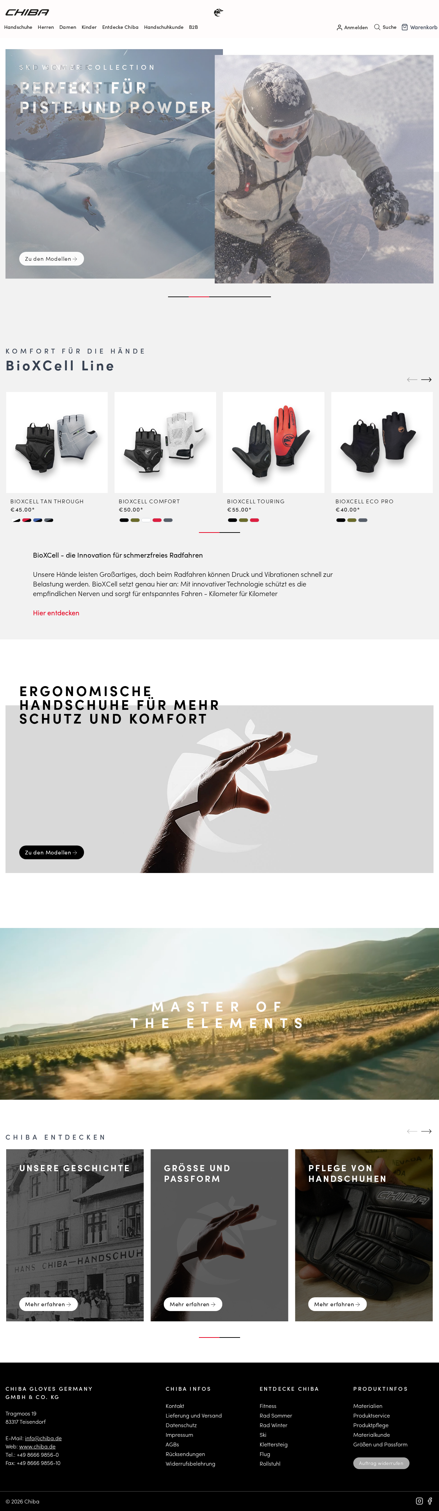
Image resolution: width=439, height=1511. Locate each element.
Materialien (367, 1405)
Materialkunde (371, 1434)
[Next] (425, 379)
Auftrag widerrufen (381, 1463)
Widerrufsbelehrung (190, 1463)
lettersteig (275, 1444)
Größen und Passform (380, 1444)
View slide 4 (240, 296)
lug (266, 1453)
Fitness (268, 1405)
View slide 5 (260, 296)
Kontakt (175, 1405)
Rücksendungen (185, 1453)
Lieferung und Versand (194, 1415)
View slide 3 (219, 296)
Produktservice (371, 1415)
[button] (16, 520)
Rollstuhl (270, 1463)
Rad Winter (273, 1425)
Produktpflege (371, 1425)
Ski (263, 1434)
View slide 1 (178, 296)
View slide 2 (199, 296)
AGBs (172, 1444)
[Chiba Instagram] (419, 1501)
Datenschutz (181, 1425)
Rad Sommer (276, 1415)
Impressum (179, 1434)
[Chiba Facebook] (430, 1501)
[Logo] (112, 12)
